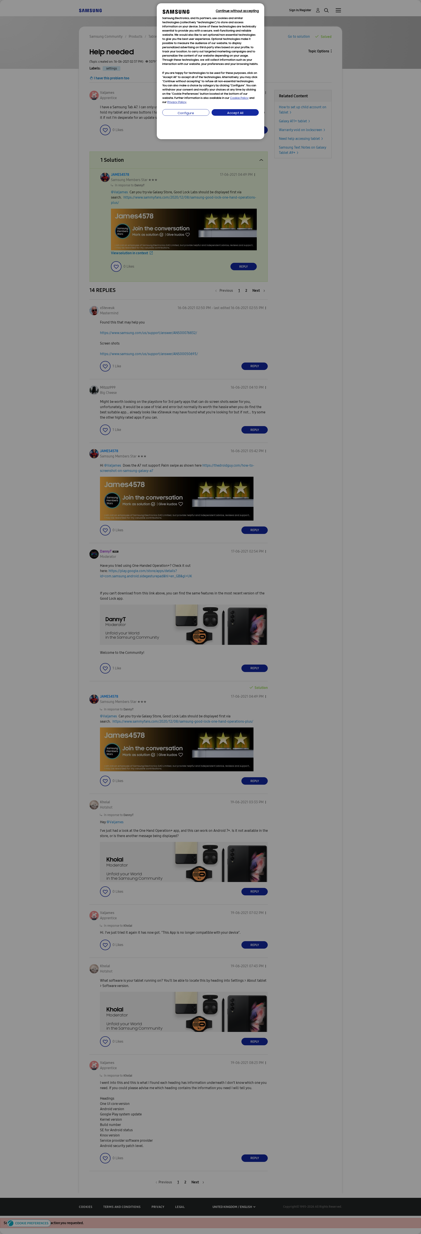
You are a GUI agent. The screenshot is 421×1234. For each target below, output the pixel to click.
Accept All (235, 113)
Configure (186, 113)
